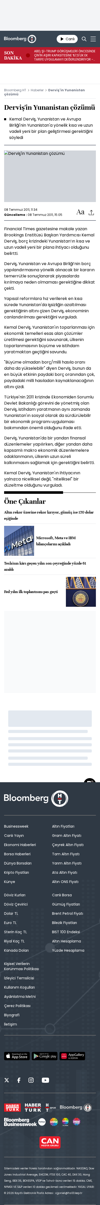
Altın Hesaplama (66, 941)
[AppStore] (17, 1056)
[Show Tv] (54, 1122)
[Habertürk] (12, 1107)
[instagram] (31, 1080)
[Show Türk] (65, 1122)
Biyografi (11, 1015)
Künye (9, 881)
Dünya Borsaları (18, 863)
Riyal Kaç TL (14, 941)
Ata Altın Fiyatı (64, 872)
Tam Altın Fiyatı (65, 854)
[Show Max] (77, 1122)
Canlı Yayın (14, 835)
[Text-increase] (80, 212)
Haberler (37, 90)
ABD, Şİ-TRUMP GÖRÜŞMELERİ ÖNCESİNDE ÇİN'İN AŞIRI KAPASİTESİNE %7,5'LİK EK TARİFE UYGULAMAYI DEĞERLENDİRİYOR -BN (64, 55)
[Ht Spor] (50, 1107)
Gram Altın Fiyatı (66, 835)
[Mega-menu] (93, 39)
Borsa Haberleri (17, 854)
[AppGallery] (72, 1056)
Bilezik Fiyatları (64, 922)
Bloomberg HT (15, 90)
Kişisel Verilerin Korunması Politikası (21, 966)
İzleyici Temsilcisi (19, 978)
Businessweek (16, 826)
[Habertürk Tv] (33, 1107)
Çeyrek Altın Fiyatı (68, 844)
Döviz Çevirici (16, 904)
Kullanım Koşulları (19, 987)
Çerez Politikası (17, 1005)
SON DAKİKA (13, 55)
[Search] (84, 39)
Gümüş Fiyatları (66, 904)
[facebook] (18, 1080)
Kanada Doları (16, 950)
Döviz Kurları (14, 895)
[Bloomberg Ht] (76, 1107)
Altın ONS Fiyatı (65, 881)
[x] (6, 1080)
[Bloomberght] (20, 39)
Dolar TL (11, 913)
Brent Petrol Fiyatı (67, 913)
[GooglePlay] (44, 1056)
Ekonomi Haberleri (20, 844)
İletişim (10, 1024)
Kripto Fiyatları (16, 872)
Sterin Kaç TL (15, 932)
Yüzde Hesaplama (68, 950)
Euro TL (10, 922)
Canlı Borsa (62, 895)
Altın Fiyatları (63, 826)
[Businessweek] (25, 1122)
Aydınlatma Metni (20, 996)
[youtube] (45, 1080)
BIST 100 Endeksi (66, 932)
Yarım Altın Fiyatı (67, 863)
